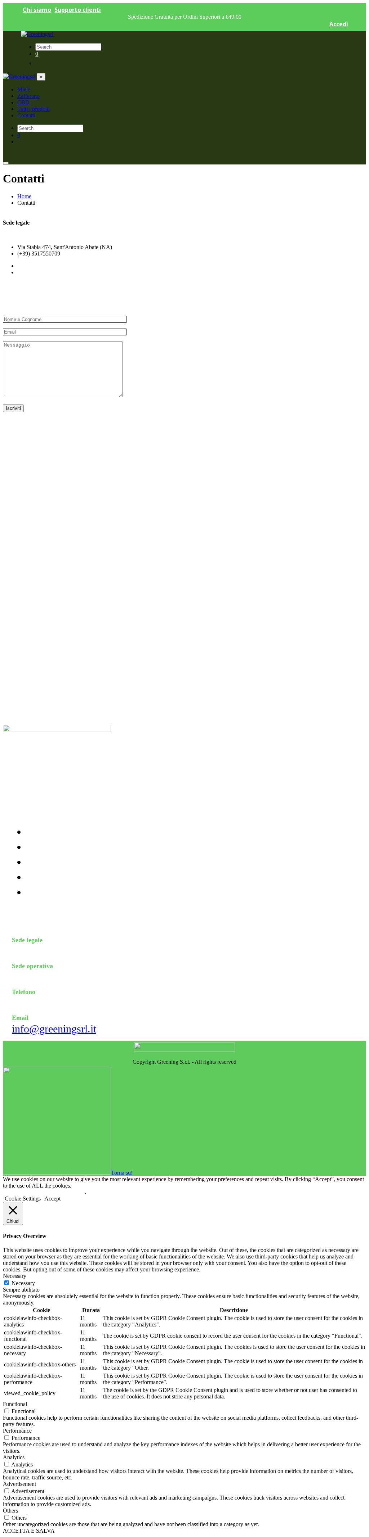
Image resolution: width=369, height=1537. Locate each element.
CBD (33, 863)
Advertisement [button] (19, 1484)
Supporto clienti (77, 10)
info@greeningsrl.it (54, 1029)
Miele (33, 833)
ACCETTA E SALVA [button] (29, 1531)
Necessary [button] (14, 1276)
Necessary (23, 1283)
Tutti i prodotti (45, 878)
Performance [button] (17, 1431)
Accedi (338, 24)
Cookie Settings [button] (23, 1198)
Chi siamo (37, 10)
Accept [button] (52, 1198)
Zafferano (39, 848)
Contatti (36, 894)
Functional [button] (15, 1404)
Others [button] (10, 1510)
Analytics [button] (14, 1457)
